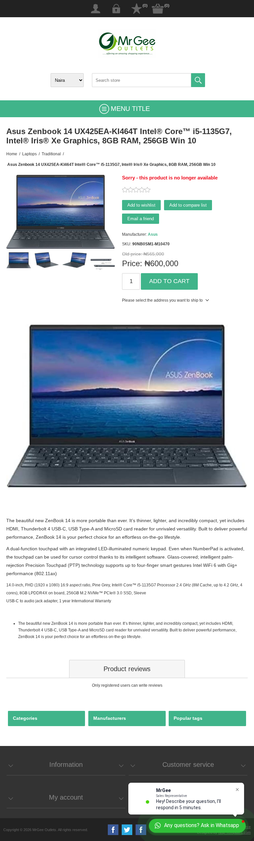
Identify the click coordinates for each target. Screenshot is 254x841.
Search (198, 80)
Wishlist (136, 8)
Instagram (141, 829)
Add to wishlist (141, 205)
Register (95, 8)
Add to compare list (188, 205)
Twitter (127, 829)
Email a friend (140, 218)
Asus (153, 234)
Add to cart (169, 281)
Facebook (113, 829)
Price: (132, 263)
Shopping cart (158, 8)
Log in (116, 8)
